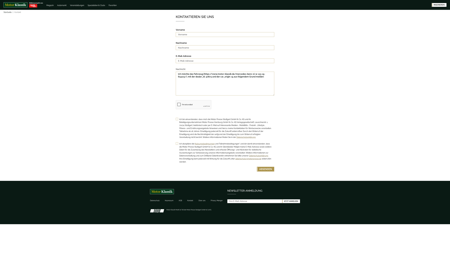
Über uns (201, 200)
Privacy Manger (217, 200)
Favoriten (113, 5)
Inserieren (439, 5)
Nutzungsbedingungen (205, 144)
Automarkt (61, 5)
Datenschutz (155, 200)
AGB (180, 200)
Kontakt (190, 200)
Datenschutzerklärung (246, 137)
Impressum (169, 200)
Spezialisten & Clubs (96, 5)
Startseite (8, 12)
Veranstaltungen (77, 5)
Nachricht (180, 69)
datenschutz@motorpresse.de (248, 159)
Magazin (50, 5)
